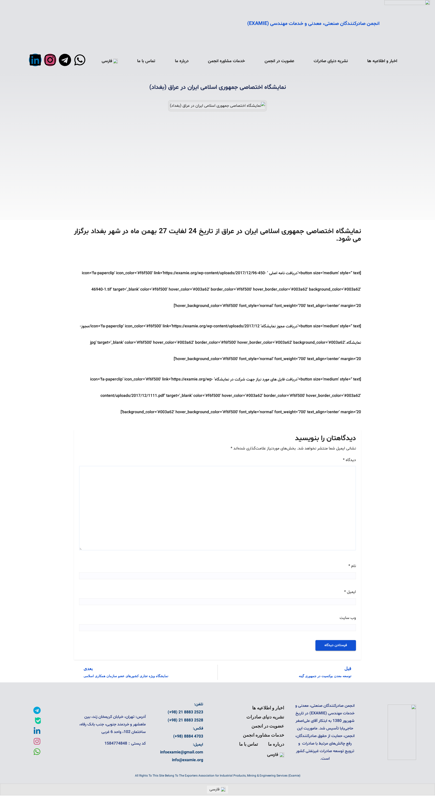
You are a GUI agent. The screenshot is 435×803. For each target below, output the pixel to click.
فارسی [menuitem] (214, 789)
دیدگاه (349, 460)
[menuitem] (110, 61)
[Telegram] (65, 60)
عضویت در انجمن (279, 61)
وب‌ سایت (348, 618)
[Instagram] (50, 60)
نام (352, 566)
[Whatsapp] (80, 60)
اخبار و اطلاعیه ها (382, 61)
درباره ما (182, 61)
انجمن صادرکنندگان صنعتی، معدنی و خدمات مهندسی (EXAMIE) (313, 23)
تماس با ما (146, 61)
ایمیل (350, 592)
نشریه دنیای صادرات (331, 61)
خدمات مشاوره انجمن (226, 61)
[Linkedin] (35, 60)
